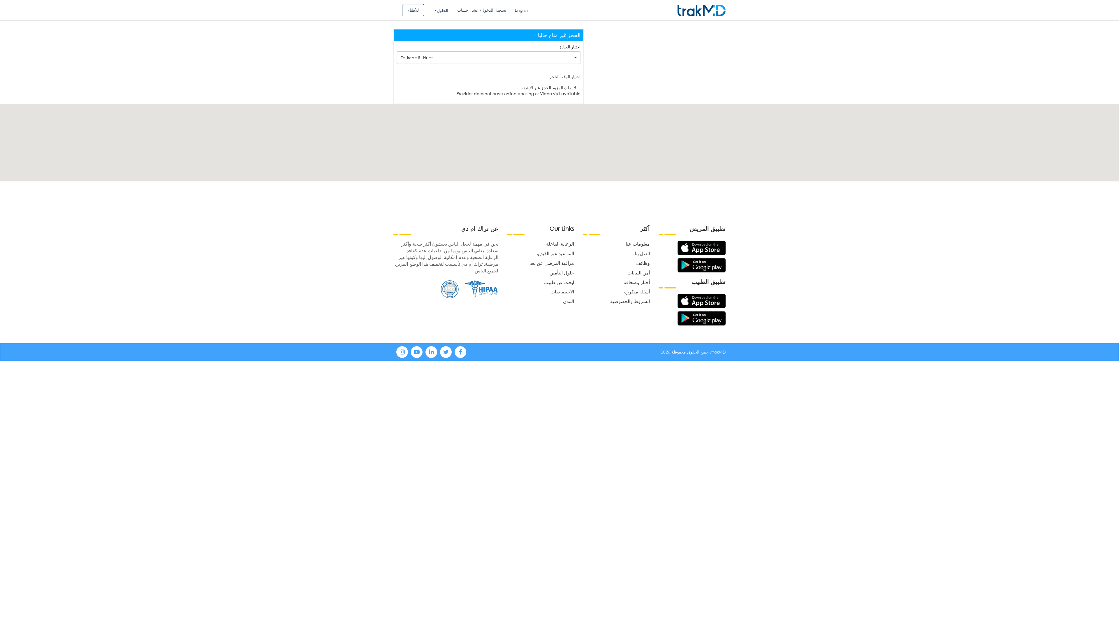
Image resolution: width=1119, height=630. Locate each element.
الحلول (442, 10)
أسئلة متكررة (637, 291)
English (521, 10)
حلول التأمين (562, 273)
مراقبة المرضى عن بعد (552, 263)
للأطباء (413, 10)
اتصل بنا (642, 253)
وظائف (643, 263)
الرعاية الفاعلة (560, 244)
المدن (568, 301)
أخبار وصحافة (637, 282)
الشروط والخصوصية (630, 301)
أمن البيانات (638, 273)
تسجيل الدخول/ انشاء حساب (481, 10)
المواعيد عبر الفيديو (555, 253)
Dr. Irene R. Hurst (417, 57)
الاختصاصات (562, 291)
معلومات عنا (638, 244)
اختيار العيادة (570, 47)
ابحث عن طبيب (559, 282)
